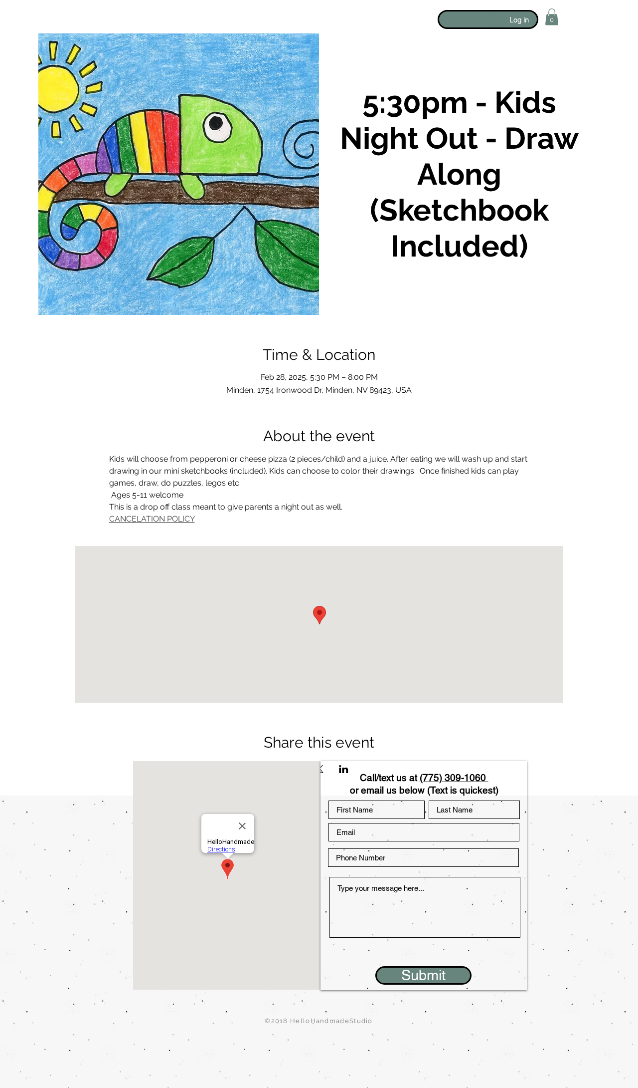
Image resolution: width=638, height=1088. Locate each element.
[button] (552, 16)
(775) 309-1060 (454, 777)
